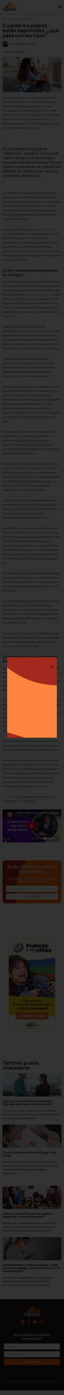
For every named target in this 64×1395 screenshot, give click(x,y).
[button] (52, 667)
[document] (32, 697)
